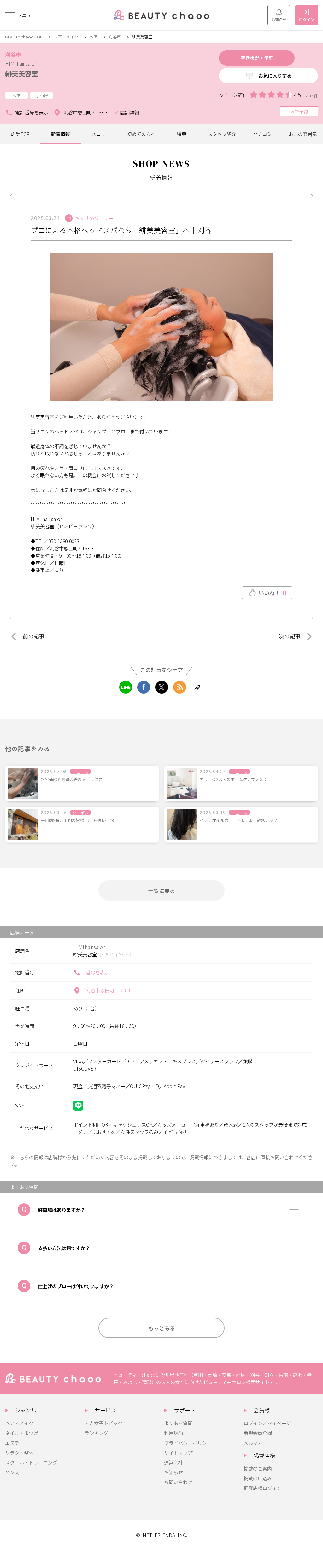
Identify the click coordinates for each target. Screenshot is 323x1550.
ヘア (93, 36)
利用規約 (173, 1432)
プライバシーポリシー (187, 1442)
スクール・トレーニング (31, 1462)
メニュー (100, 134)
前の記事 (33, 636)
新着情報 (60, 134)
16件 (313, 95)
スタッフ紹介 (222, 134)
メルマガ (253, 1442)
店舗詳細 (129, 112)
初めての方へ (141, 134)
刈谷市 (115, 36)
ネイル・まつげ (21, 1432)
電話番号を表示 (31, 112)
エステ (12, 1442)
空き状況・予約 (256, 57)
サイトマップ (178, 1452)
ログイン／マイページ (267, 1422)
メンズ (12, 1472)
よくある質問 (178, 1422)
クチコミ (262, 134)
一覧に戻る (161, 891)
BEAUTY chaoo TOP (24, 36)
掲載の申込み (258, 1478)
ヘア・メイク (66, 36)
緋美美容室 (21, 73)
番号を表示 (97, 972)
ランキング (96, 1432)
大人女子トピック (103, 1422)
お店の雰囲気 (303, 134)
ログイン (306, 19)
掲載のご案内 (258, 1468)
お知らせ (278, 19)
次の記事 (289, 636)
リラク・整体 (19, 1452)
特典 (181, 134)
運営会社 (173, 1462)
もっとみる (161, 1328)
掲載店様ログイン (262, 1487)
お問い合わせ (178, 1481)
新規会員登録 (258, 1432)
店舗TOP (20, 134)
